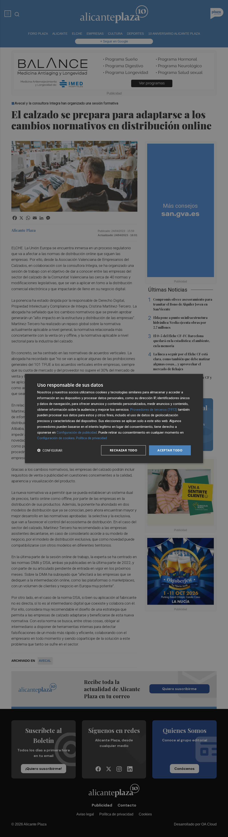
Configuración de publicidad (77, 432)
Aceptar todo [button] (169, 450)
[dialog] (114, 418)
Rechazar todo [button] (123, 450)
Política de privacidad (91, 438)
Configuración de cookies (56, 438)
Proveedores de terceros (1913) (153, 409)
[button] (49, 450)
